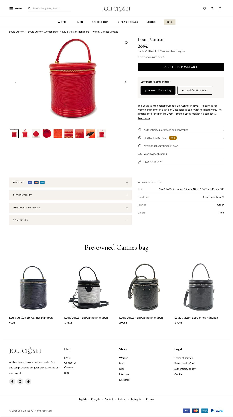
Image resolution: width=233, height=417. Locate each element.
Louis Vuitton (151, 39)
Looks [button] (151, 22)
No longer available (182, 67)
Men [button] (80, 22)
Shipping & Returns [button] (26, 207)
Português (136, 399)
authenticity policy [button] (185, 368)
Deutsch (109, 399)
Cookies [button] (178, 374)
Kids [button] (121, 368)
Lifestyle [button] (124, 374)
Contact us (70, 362)
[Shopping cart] (220, 8)
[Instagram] (20, 381)
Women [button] (63, 22)
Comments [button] (20, 220)
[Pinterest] (28, 381)
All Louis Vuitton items (195, 90)
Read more (144, 118)
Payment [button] (19, 182)
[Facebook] (12, 381)
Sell (170, 22)
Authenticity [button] (22, 195)
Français (95, 399)
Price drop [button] (100, 22)
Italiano (122, 399)
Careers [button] (68, 367)
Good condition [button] (150, 57)
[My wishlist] (205, 9)
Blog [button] (66, 372)
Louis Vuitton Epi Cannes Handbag (31, 317)
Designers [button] (125, 379)
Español (150, 399)
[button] (125, 82)
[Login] (212, 9)
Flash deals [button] (129, 22)
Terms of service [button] (183, 357)
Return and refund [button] (184, 363)
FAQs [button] (67, 357)
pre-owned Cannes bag (158, 90)
